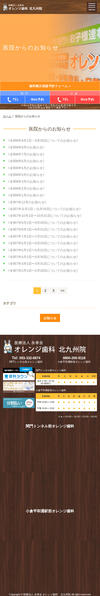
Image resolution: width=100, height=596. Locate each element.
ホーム (7, 116)
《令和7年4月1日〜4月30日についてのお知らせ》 (43, 257)
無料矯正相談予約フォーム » (50, 86)
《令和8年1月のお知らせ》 (26, 195)
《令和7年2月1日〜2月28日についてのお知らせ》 (43, 270)
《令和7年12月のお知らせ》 (27, 202)
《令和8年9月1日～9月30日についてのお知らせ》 (43, 140)
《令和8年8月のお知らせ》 (26, 147)
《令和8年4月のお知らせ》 (26, 175)
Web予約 (37, 99)
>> (62, 290)
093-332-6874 (26, 358)
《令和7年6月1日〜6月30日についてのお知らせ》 (43, 243)
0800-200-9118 (74, 358)
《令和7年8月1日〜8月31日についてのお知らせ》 (43, 229)
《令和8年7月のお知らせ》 (26, 154)
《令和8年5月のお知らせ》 (26, 168)
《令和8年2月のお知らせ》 (26, 188)
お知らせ (50, 318)
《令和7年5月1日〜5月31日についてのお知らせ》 (43, 250)
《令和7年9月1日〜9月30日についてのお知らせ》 (43, 222)
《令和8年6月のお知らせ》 (26, 161)
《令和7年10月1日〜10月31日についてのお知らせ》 (45, 216)
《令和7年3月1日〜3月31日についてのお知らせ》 (43, 263)
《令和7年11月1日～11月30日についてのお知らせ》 (44, 209)
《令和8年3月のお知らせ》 (26, 181)
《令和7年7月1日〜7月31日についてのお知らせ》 (43, 236)
